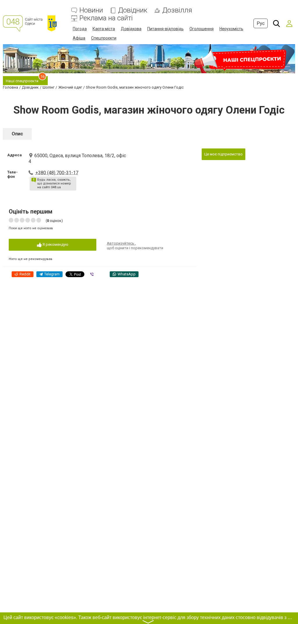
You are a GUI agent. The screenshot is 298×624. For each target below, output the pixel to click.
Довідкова (131, 28)
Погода (80, 28)
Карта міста (104, 28)
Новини (91, 10)
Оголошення (201, 28)
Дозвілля (177, 10)
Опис (17, 134)
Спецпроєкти (103, 38)
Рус (261, 23)
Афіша (79, 38)
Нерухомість (231, 28)
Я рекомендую (55, 244)
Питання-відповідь (165, 28)
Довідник (132, 10)
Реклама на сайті (106, 18)
